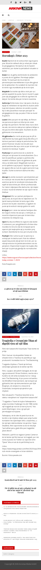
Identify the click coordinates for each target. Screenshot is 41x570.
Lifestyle (11, 20)
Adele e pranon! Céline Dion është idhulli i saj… (21, 514)
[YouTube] (15, 2)
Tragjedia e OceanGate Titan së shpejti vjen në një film (19, 342)
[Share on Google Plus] (25, 274)
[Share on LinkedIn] (15, 274)
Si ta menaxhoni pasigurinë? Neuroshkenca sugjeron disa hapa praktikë (21, 507)
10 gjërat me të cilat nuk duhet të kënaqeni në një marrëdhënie (20, 289)
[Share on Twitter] (9, 274)
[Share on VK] (36, 274)
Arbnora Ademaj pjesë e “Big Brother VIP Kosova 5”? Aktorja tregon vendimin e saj (20, 538)
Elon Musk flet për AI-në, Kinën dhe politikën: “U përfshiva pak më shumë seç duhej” (20, 522)
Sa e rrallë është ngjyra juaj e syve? (20, 298)
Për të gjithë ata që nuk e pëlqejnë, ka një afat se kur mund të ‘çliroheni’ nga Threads (20, 489)
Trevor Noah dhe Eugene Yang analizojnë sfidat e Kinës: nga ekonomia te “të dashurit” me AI (20, 530)
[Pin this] (30, 274)
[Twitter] (20, 2)
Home (4, 20)
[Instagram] (30, 2)
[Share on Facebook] (4, 274)
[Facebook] (11, 2)
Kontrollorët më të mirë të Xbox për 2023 (20, 479)
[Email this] (4, 279)
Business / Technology (11, 337)
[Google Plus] (25, 2)
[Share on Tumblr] (20, 274)
